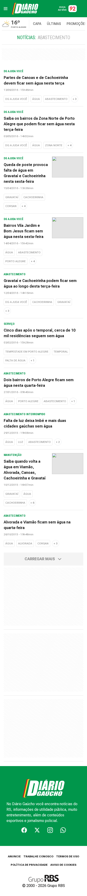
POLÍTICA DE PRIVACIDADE (29, 864)
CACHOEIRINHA (33, 197)
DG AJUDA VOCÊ (16, 99)
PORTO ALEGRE (15, 261)
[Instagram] (50, 830)
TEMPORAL (61, 351)
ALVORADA (25, 543)
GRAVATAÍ (11, 197)
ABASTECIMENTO (56, 99)
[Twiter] (37, 830)
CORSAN (10, 206)
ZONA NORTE (53, 145)
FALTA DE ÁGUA (15, 360)
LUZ (20, 442)
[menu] (5, 8)
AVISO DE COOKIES (63, 864)
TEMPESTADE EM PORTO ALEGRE (26, 351)
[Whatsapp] (63, 830)
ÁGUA (36, 99)
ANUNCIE (14, 856)
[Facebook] (24, 830)
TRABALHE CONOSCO (38, 856)
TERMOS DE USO (67, 856)
